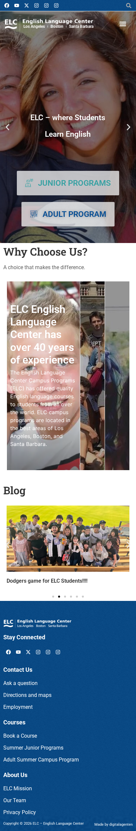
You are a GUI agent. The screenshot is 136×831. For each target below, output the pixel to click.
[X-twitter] (26, 6)
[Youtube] (16, 6)
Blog (14, 490)
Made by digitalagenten (113, 824)
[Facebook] (7, 6)
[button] (128, 5)
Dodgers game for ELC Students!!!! (47, 581)
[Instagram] (36, 6)
